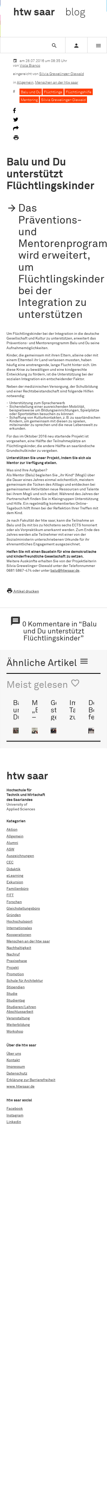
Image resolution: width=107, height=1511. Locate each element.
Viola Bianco (30, 65)
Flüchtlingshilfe (78, 92)
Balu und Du (31, 92)
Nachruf (13, 954)
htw (49, 12)
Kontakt (13, 1060)
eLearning (14, 876)
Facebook (14, 1109)
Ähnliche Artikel (47, 662)
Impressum (15, 1067)
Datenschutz (16, 1073)
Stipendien (15, 987)
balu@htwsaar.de (64, 570)
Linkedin (13, 1122)
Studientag (15, 1000)
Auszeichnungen (20, 856)
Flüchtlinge (53, 92)
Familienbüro (17, 889)
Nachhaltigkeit (18, 948)
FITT (10, 895)
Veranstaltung (18, 1018)
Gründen (13, 915)
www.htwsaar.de (20, 1086)
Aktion (11, 829)
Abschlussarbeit (19, 1012)
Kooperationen (18, 935)
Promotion (15, 974)
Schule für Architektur (24, 981)
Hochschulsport (19, 921)
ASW (10, 849)
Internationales (19, 928)
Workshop (14, 1031)
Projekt (12, 968)
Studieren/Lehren (21, 1007)
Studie (11, 994)
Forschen (14, 902)
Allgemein (25, 82)
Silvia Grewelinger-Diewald (61, 74)
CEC (10, 862)
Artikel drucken (22, 591)
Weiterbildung (18, 1025)
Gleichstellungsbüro (23, 908)
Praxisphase (16, 961)
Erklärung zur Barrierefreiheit (30, 1080)
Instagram (14, 1115)
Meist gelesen (43, 684)
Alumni (12, 843)
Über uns (13, 1054)
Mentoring (29, 100)
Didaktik (13, 869)
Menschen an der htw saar (56, 82)
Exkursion (14, 882)
